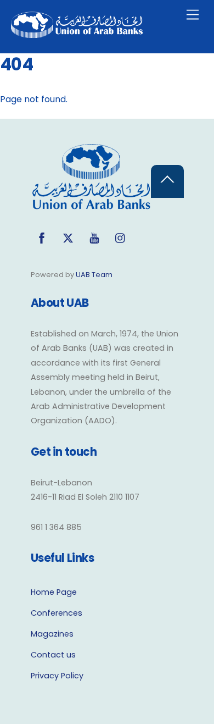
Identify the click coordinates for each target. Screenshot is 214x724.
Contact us (53, 654)
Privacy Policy (57, 675)
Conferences (56, 612)
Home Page (54, 592)
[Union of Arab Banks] (77, 33)
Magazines (52, 633)
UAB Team (94, 274)
